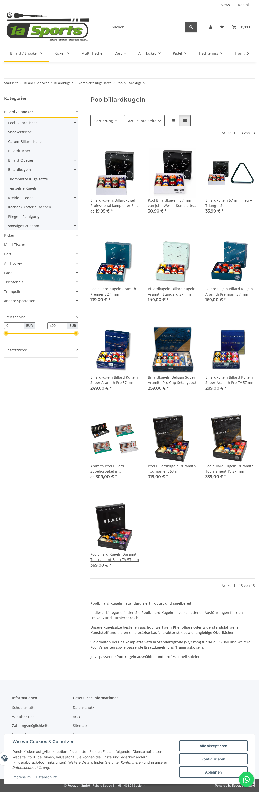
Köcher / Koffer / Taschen (29, 207)
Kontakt (244, 4)
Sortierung (103, 120)
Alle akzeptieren (213, 746)
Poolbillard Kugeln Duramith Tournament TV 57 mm (229, 468)
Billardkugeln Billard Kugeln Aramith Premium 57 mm (229, 291)
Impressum (21, 777)
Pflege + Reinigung (23, 216)
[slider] (6, 333)
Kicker (9, 235)
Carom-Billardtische (25, 141)
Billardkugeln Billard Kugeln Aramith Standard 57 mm (172, 291)
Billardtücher (19, 150)
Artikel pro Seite (142, 120)
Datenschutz (46, 777)
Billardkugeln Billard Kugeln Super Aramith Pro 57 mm (114, 380)
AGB (76, 716)
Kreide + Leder (20, 197)
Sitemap (80, 725)
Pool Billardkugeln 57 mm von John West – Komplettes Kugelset (171, 203)
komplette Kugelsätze (29, 179)
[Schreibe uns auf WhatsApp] (246, 779)
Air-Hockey (13, 263)
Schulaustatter (24, 707)
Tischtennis (14, 282)
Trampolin (12, 291)
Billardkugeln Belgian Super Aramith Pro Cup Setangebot (172, 380)
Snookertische (20, 132)
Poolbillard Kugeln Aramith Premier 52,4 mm (113, 291)
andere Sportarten (19, 300)
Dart (7, 254)
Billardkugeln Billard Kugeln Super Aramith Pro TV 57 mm (229, 380)
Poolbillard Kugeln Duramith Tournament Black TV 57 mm (114, 557)
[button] (210, 27)
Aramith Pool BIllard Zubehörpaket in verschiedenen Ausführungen (107, 468)
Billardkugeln (19, 169)
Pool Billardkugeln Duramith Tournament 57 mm (172, 468)
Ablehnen (213, 772)
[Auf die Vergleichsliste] (175, 156)
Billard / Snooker (18, 111)
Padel (8, 272)
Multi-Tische (14, 244)
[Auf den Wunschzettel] (188, 156)
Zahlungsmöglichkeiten (32, 725)
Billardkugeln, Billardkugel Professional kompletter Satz (114, 203)
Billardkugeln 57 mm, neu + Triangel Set (228, 203)
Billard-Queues (21, 160)
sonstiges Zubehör (23, 225)
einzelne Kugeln (23, 188)
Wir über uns (23, 716)
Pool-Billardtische (23, 122)
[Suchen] (191, 27)
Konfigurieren (213, 759)
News (225, 4)
